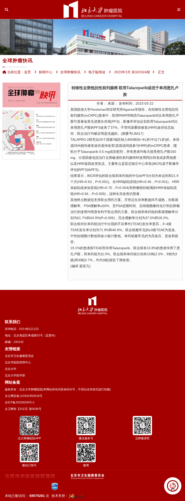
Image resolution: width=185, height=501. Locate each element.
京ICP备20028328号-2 (19, 402)
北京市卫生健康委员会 (19, 356)
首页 (27, 72)
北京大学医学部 (15, 375)
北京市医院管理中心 (18, 362)
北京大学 (10, 369)
